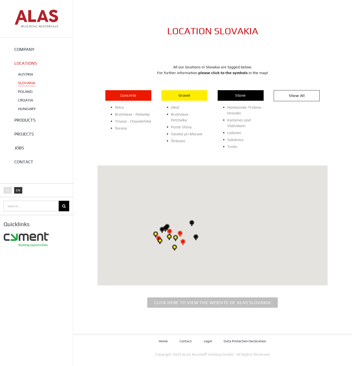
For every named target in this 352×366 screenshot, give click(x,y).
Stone (240, 95)
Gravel (184, 95)
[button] (180, 234)
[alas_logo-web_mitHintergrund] (36, 11)
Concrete (128, 95)
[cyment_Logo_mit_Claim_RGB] (26, 230)
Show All (297, 95)
